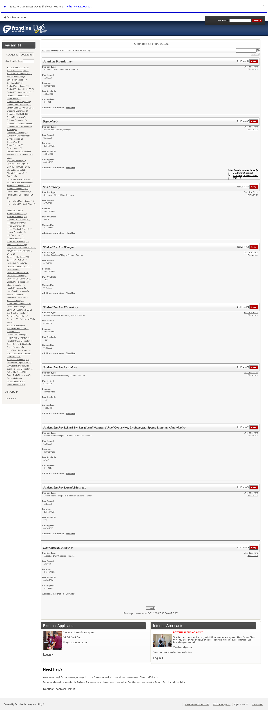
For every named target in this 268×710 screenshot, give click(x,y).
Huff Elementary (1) (15, 235)
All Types (46, 50)
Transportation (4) (14, 378)
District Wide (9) (13, 142)
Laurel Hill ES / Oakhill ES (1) (19, 279)
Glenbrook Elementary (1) (17, 189)
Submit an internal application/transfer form (172, 652)
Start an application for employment (79, 632)
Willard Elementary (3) (16, 384)
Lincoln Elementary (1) (16, 288)
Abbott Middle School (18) (18, 67)
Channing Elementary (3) (17, 111)
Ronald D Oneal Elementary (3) (20, 341)
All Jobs (10, 391)
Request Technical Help (57, 689)
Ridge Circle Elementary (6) (18, 338)
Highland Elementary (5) (17, 217)
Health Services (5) (15, 210)
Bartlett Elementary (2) (16, 77)
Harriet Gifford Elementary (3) (19, 192)
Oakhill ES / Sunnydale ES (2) (19, 310)
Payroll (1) (11, 322)
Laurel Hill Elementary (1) (17, 276)
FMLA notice (10, 398)
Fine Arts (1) (12, 176)
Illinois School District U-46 (197, 704)
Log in (47, 654)
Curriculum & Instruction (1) (18, 136)
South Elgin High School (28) (19, 350)
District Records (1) (15, 139)
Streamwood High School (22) (19, 363)
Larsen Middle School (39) (18, 273)
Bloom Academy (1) (15, 83)
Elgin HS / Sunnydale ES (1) (18, 167)
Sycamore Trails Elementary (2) (20, 369)
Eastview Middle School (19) (19, 151)
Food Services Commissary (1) (20, 182)
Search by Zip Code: (14, 61)
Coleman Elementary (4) (17, 120)
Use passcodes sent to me (75, 642)
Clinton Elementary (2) (16, 117)
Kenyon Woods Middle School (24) (21, 248)
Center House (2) (14, 98)
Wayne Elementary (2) (16, 381)
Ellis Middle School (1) (16, 170)
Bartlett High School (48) (17, 80)
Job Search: (223, 20)
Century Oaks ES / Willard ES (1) (20, 108)
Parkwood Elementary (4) (17, 316)
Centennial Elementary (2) (18, 95)
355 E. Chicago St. (221, 704)
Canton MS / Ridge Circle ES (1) (20, 89)
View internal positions (183, 647)
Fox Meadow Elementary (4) (18, 185)
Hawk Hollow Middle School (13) (20, 201)
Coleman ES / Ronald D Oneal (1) (21, 123)
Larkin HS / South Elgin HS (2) (19, 266)
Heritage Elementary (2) (17, 213)
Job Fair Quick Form (72, 637)
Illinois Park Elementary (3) (18, 241)
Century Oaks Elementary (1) (19, 105)
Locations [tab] (26, 54)
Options (254, 54)
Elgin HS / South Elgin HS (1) (19, 164)
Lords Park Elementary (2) (18, 291)
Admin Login (257, 704)
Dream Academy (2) (15, 145)
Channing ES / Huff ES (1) (18, 114)
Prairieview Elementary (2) (18, 328)
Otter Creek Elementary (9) (18, 313)
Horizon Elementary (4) (16, 232)
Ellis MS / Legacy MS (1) (17, 173)
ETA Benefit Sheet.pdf (243, 173)
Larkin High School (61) (17, 263)
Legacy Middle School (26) (18, 282)
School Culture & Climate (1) (19, 344)
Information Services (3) (17, 245)
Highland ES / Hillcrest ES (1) (19, 220)
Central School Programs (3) (19, 102)
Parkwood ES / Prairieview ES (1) (21, 319)
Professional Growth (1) (17, 335)
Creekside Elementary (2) (17, 133)
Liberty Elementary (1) (16, 285)
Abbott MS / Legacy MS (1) (18, 70)
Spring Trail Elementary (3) (18, 360)
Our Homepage (16, 17)
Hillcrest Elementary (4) (16, 223)
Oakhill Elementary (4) (16, 307)
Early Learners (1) (14, 148)
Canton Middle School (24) (18, 86)
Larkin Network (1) (14, 269)
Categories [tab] (12, 54)
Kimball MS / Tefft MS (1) (17, 260)
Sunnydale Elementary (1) (18, 366)
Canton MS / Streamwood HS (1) (20, 92)
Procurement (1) (13, 332)
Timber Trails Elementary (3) (19, 375)
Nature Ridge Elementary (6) (19, 304)
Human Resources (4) (16, 238)
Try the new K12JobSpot (77, 6)
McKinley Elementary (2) (17, 294)
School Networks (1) (15, 347)
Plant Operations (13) (16, 325)
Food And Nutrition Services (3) (20, 179)
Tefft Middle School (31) (17, 372)
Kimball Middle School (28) (18, 257)
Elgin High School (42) (16, 161)
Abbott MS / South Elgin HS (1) (19, 74)
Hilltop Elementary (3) (16, 226)
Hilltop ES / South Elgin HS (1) (19, 229)
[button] (264, 7)
